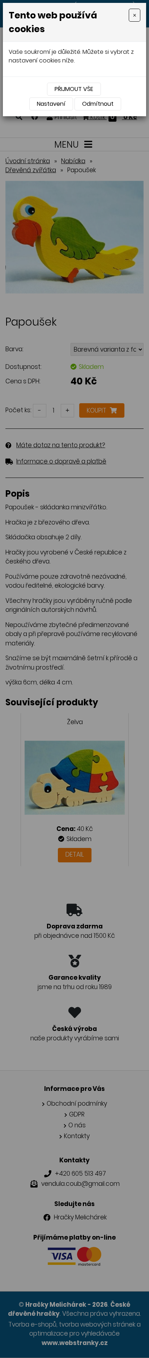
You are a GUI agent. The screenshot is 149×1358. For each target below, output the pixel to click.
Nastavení (51, 104)
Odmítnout (98, 104)
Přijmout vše (74, 89)
